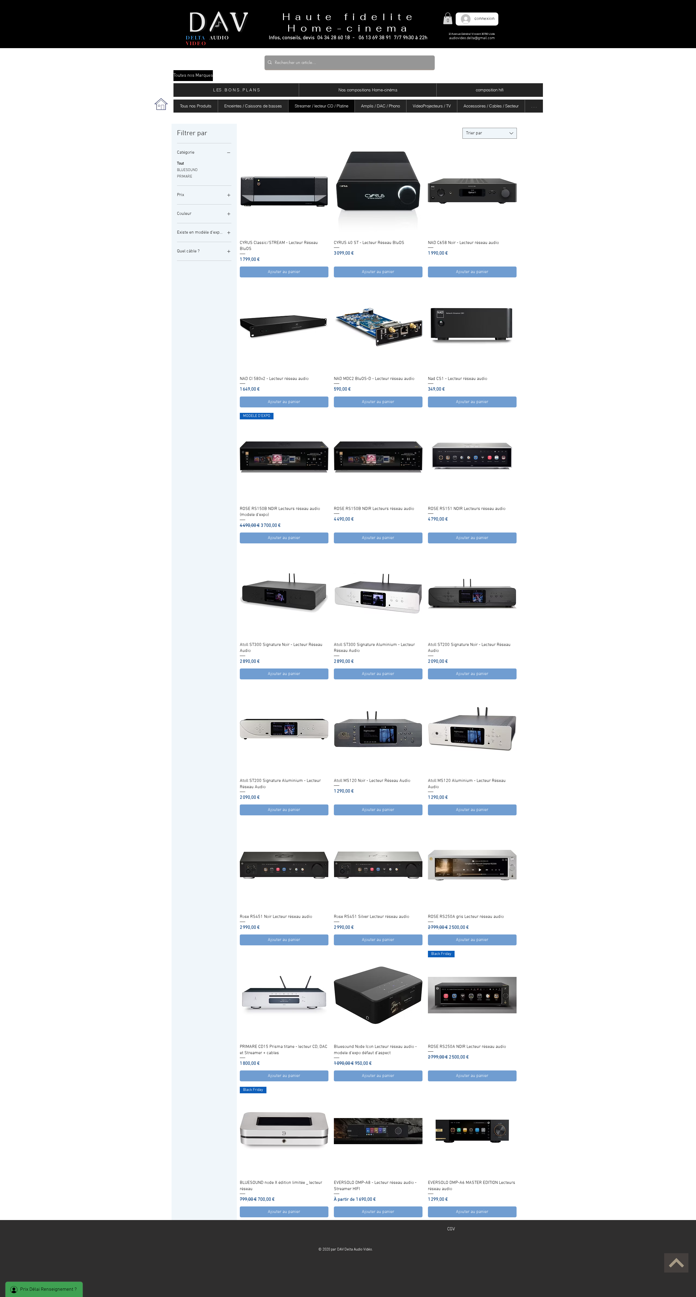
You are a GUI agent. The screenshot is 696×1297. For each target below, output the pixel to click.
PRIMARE (184, 176)
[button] (448, 18)
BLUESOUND (187, 170)
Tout (180, 163)
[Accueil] (161, 104)
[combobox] (489, 133)
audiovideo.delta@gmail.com (472, 38)
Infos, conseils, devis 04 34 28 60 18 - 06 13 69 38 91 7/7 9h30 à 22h (348, 38)
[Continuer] (676, 1263)
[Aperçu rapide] (284, 191)
